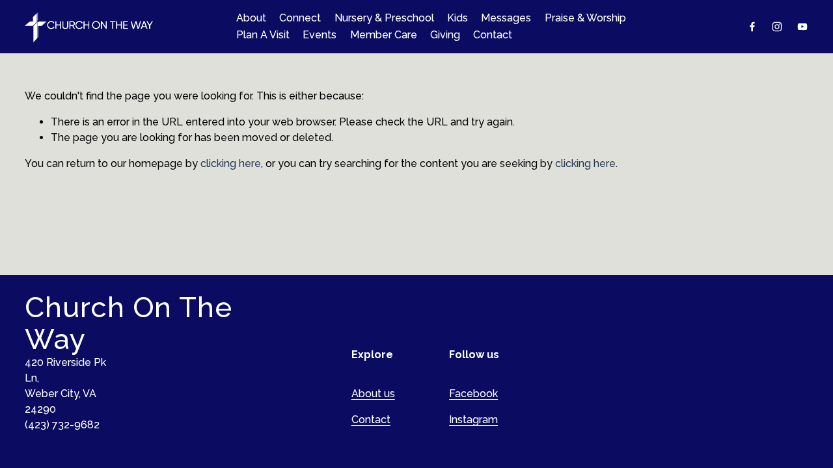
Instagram (473, 419)
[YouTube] (802, 26)
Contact (492, 35)
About (251, 18)
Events (319, 35)
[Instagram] (777, 26)
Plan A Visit (263, 35)
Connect (300, 18)
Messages (506, 18)
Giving (445, 35)
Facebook (473, 393)
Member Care (383, 35)
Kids (457, 18)
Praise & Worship (585, 18)
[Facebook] (752, 26)
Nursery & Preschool (384, 18)
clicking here (230, 163)
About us (373, 393)
